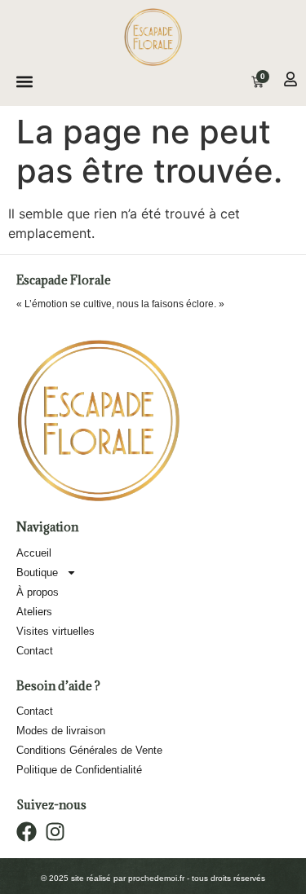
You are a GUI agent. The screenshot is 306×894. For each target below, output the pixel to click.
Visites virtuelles (55, 631)
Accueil (33, 553)
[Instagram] (55, 831)
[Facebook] (26, 831)
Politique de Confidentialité (79, 770)
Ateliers (34, 612)
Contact (34, 651)
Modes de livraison (60, 730)
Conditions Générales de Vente (89, 750)
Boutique (37, 572)
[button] (24, 81)
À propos (37, 592)
